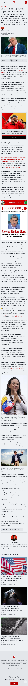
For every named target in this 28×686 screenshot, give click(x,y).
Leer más (14, 137)
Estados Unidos (4, 6)
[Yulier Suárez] (2, 28)
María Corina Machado (17, 369)
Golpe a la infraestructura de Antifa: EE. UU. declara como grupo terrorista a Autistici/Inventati (12, 638)
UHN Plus (3, 582)
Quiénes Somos (20, 669)
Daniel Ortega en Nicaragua (12, 167)
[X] (10, 677)
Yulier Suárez (6, 30)
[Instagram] (18, 677)
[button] (14, 45)
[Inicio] (14, 2)
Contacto (8, 671)
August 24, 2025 (18, 316)
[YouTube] (15, 677)
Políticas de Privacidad (14, 673)
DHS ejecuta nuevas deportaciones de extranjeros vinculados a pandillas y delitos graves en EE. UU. (12, 578)
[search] (23, 2)
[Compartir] (25, 60)
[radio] (11, 60)
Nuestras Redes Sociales (9, 669)
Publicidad (14, 671)
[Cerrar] (25, 681)
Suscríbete (14, 683)
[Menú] (26, 2)
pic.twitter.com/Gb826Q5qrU (12, 315)
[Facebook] (13, 677)
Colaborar (20, 671)
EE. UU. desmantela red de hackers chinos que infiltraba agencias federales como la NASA (11, 608)
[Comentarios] (22, 60)
